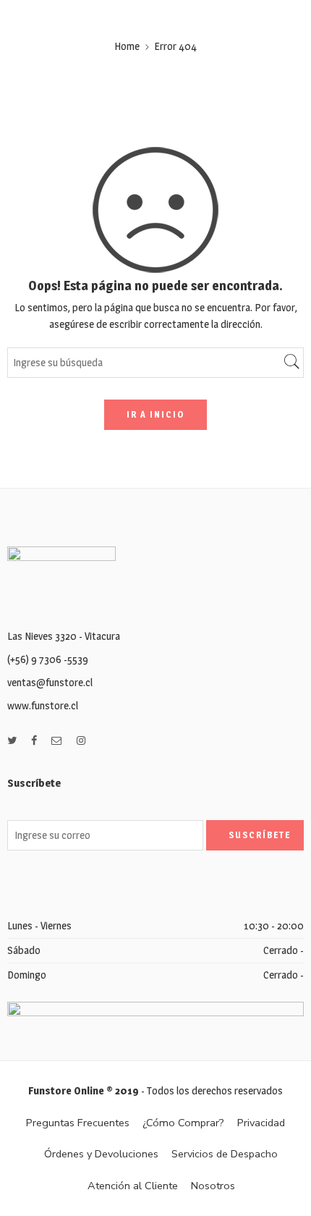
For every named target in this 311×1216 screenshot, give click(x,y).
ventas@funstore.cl (50, 682)
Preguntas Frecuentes (77, 1122)
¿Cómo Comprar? (183, 1122)
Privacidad (261, 1122)
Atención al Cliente (133, 1185)
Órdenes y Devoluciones (101, 1154)
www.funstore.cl (42, 705)
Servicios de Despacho (224, 1154)
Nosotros (213, 1185)
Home (127, 46)
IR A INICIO (155, 414)
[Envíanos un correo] (56, 740)
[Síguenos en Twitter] (12, 740)
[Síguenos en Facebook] (34, 740)
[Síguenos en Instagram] (81, 740)
